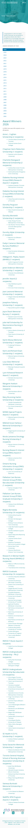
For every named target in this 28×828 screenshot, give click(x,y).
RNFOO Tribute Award (12, 641)
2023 (4, 58)
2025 (4, 52)
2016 (4, 77)
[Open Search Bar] (24, 2)
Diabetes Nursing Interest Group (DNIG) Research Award (13, 180)
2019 (4, 69)
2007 (4, 102)
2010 (4, 94)
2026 (4, 49)
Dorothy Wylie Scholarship (13, 232)
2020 (4, 66)
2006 (4, 105)
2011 (4, 91)
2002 (4, 116)
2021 (4, 63)
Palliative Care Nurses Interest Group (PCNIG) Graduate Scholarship (12, 496)
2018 (4, 72)
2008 (4, 99)
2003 (4, 113)
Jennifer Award (9, 278)
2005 (4, 108)
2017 (4, 74)
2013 (4, 86)
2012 (4, 88)
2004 (4, 111)
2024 (4, 55)
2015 (4, 80)
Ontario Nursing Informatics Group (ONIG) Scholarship (13, 466)
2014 (4, 83)
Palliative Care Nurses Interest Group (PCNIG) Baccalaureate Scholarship (13, 480)
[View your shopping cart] (23, 2)
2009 (4, 97)
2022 (4, 60)
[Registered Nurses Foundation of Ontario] (9, 2)
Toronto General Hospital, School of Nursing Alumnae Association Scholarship (14, 758)
